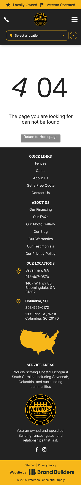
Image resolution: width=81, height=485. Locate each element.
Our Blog (40, 231)
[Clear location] (73, 35)
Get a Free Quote (40, 185)
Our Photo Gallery (40, 224)
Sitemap (30, 465)
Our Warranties (41, 239)
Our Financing (40, 209)
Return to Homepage (40, 136)
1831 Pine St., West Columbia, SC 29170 (42, 316)
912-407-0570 (37, 277)
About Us (40, 178)
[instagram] (44, 450)
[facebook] (36, 450)
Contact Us (41, 193)
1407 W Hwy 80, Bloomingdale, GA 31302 (40, 287)
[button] (74, 19)
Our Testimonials (40, 246)
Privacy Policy (47, 465)
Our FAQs (40, 217)
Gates (40, 170)
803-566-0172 (37, 307)
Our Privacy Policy (40, 253)
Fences (40, 163)
